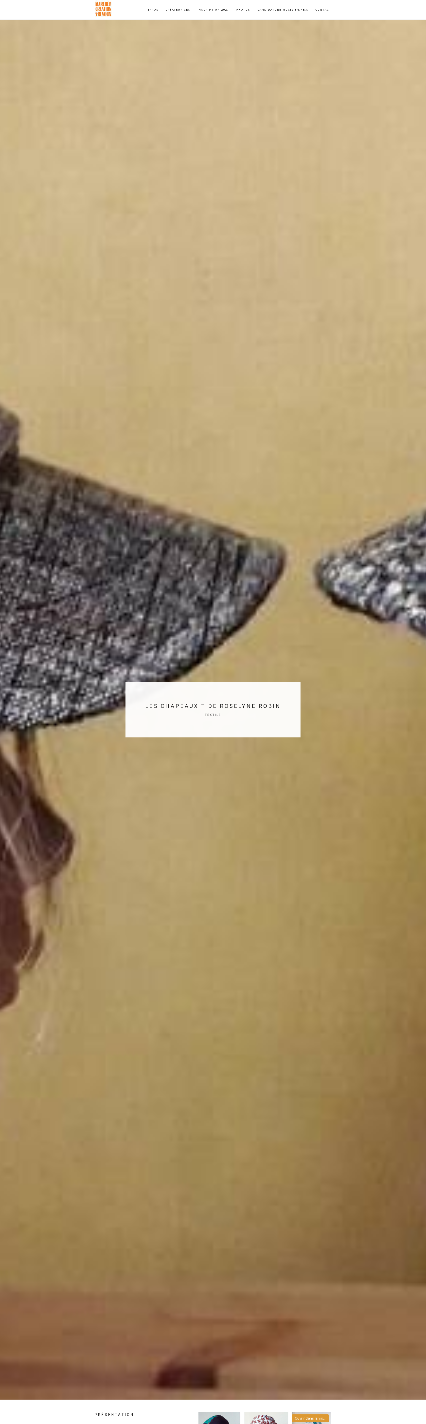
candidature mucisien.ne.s (282, 9)
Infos (153, 9)
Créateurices (177, 9)
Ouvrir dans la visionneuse (312, 1418)
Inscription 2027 (213, 9)
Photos (243, 9)
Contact (323, 9)
